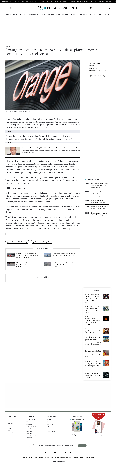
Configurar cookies (89, 457)
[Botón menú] (6, 8)
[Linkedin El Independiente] (65, 452)
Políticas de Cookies (78, 457)
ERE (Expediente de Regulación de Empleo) (19, 234)
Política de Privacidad (27, 457)
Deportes (65, 15)
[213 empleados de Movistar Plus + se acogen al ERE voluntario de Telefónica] (47, 255)
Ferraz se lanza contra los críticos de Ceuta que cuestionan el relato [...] (99, 215)
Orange (44, 234)
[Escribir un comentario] (104, 75)
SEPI (27, 421)
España (15, 15)
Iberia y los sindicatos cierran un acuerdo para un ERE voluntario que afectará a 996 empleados (27, 255)
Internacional (34, 15)
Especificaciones (51, 431)
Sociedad (50, 15)
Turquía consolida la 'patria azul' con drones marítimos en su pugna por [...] (99, 194)
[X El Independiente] (45, 452)
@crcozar (91, 65)
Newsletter (50, 424)
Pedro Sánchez (30, 429)
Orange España (12, 119)
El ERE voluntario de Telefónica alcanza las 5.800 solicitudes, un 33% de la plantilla (28, 265)
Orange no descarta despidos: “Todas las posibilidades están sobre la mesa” (49, 148)
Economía (23, 15)
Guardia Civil (30, 431)
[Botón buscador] (110, 8)
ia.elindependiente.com (77, 435)
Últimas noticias (13, 1)
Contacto (49, 419)
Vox (96, 1)
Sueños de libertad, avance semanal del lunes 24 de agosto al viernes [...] (99, 185)
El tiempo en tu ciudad (18, 8)
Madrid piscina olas (31, 1)
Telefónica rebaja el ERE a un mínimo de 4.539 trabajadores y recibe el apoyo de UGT (65, 265)
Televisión (84, 15)
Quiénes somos (51, 429)
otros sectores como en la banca (33, 193)
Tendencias (74, 15)
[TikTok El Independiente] (70, 453)
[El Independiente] (58, 8)
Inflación (57, 1)
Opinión (8, 15)
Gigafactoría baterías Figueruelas (106, 1)
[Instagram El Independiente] (60, 452)
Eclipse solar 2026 (31, 419)
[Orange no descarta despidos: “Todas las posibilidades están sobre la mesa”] (12, 151)
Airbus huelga (21, 1)
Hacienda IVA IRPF (64, 1)
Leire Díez (29, 433)
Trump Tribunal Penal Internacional (45, 1)
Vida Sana (93, 15)
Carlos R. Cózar (95, 63)
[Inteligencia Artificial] (77, 431)
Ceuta (92, 1)
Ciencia (43, 15)
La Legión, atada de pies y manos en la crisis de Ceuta (99, 207)
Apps (48, 426)
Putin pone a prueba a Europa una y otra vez (98, 201)
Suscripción (50, 421)
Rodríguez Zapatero (31, 426)
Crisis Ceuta (87, 1)
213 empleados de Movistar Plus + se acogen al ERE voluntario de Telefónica (65, 254)
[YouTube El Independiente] (55, 452)
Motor (100, 15)
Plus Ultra (29, 424)
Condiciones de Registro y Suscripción (61, 457)
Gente (58, 15)
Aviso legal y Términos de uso (42, 457)
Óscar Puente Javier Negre (76, 1)
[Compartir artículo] (90, 75)
